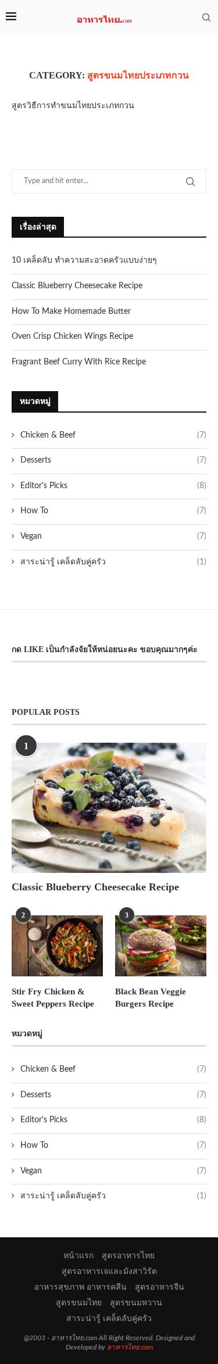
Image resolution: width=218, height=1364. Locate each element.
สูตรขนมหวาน (136, 1303)
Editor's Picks (113, 486)
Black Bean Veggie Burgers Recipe (150, 997)
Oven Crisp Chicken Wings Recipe (72, 336)
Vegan (113, 536)
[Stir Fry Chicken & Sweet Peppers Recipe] (57, 945)
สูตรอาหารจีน (159, 1287)
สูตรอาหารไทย (128, 1256)
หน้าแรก (78, 1256)
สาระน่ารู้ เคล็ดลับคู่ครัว (113, 562)
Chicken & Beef (113, 435)
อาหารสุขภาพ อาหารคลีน (80, 1287)
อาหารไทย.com (130, 1347)
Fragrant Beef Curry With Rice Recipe (79, 362)
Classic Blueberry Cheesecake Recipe (77, 286)
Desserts (113, 460)
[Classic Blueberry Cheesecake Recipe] (109, 807)
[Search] (206, 17)
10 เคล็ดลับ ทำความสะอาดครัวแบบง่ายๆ (84, 260)
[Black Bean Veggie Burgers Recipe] (160, 945)
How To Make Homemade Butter (71, 311)
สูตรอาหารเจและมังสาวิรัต (109, 1272)
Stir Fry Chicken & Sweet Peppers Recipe (53, 997)
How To (113, 511)
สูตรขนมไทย (79, 1303)
